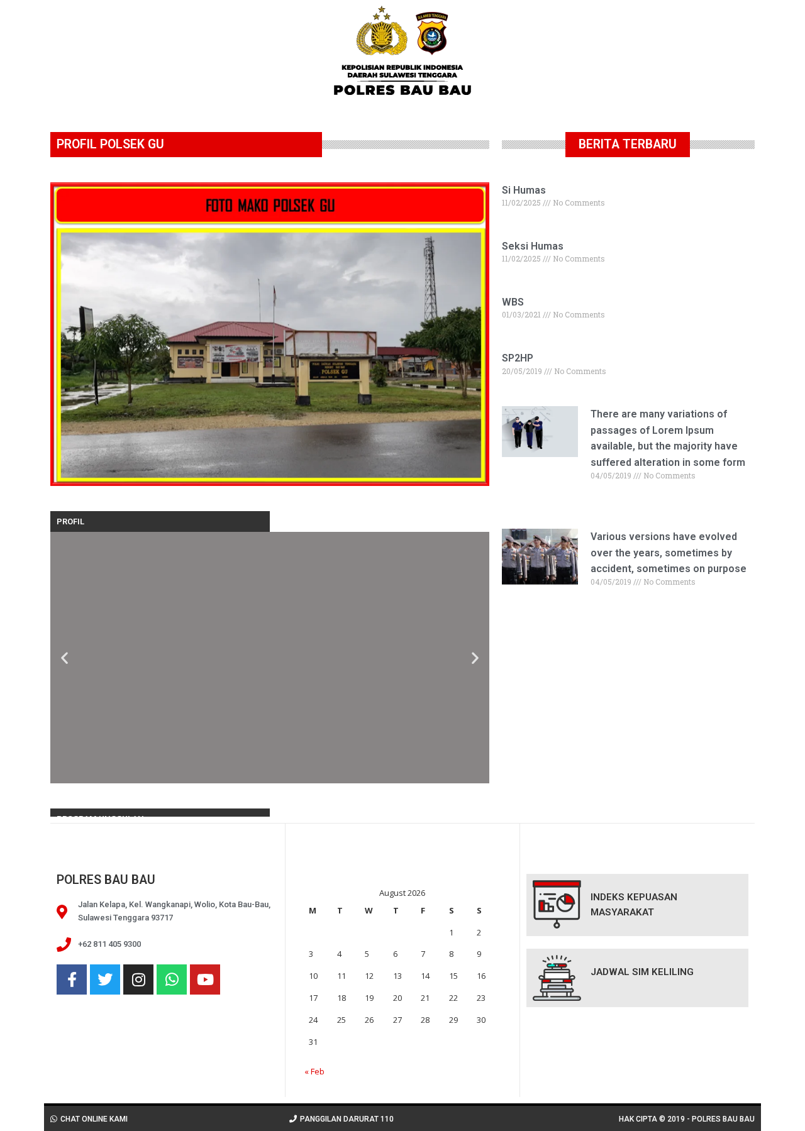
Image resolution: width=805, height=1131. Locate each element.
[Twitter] (105, 979)
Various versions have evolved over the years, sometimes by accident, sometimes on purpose (669, 553)
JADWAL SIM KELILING (642, 972)
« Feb (314, 1071)
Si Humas (524, 190)
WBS (513, 302)
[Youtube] (205, 979)
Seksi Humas (533, 246)
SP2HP (517, 358)
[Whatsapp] (172, 979)
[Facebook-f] (72, 979)
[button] (64, 657)
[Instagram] (138, 979)
